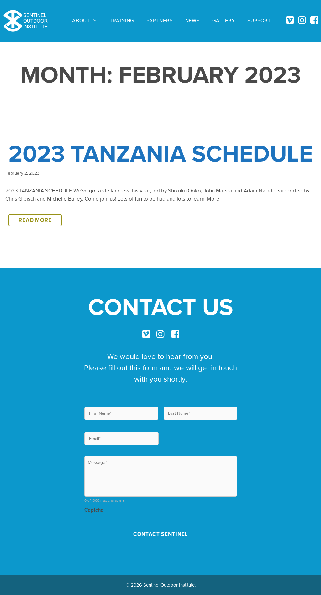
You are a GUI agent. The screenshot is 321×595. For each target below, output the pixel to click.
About (81, 20)
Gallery (223, 20)
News (192, 20)
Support (259, 20)
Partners (159, 20)
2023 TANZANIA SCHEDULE (160, 153)
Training (122, 20)
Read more (40, 221)
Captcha (93, 509)
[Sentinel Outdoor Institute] (28, 21)
